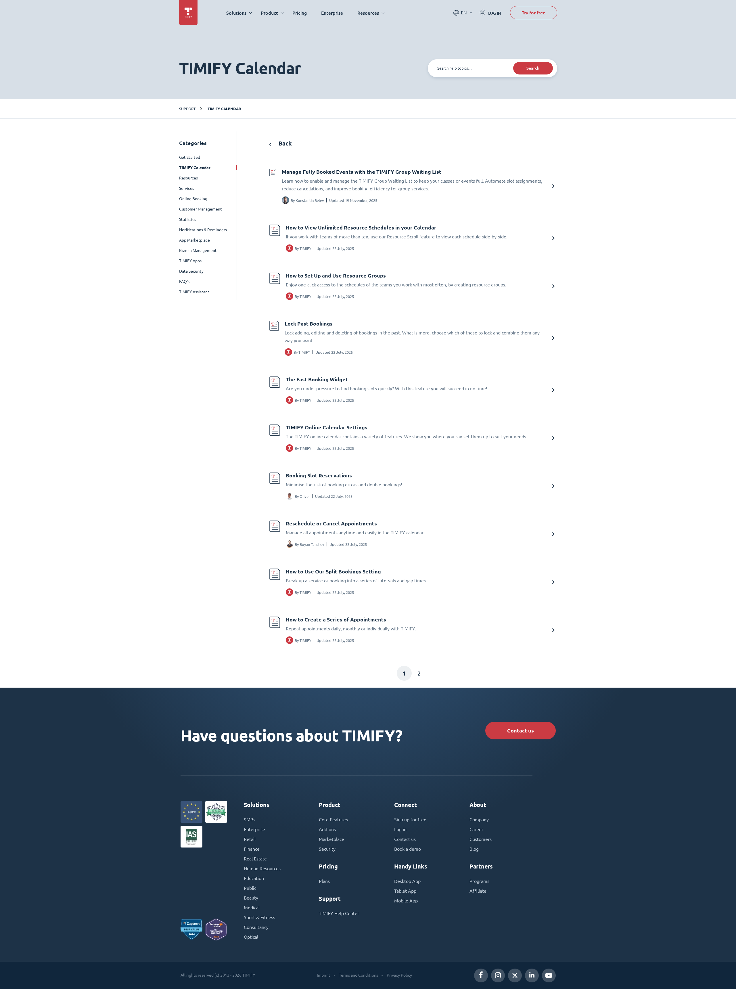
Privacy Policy (399, 975)
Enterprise (332, 13)
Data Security (191, 271)
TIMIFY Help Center (339, 913)
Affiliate (477, 891)
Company (479, 819)
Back (284, 143)
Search (532, 68)
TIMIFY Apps (190, 261)
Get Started (189, 157)
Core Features (333, 819)
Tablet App (405, 891)
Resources (188, 178)
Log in (400, 829)
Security (327, 849)
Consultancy (256, 927)
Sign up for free (410, 819)
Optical (251, 937)
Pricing (299, 13)
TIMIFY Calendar (224, 108)
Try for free (533, 12)
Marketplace (331, 839)
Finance (252, 849)
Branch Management (198, 250)
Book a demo (407, 849)
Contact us (520, 731)
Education (254, 878)
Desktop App (407, 881)
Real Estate (255, 858)
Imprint (323, 975)
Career (476, 829)
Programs (479, 881)
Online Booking (193, 198)
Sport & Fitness (259, 917)
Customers (480, 839)
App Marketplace (194, 240)
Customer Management (200, 209)
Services (186, 188)
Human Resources (262, 868)
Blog (474, 849)
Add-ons (327, 829)
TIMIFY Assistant (194, 292)
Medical (252, 907)
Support (187, 108)
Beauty (251, 897)
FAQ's (184, 281)
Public (250, 888)
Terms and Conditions (358, 975)
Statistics (187, 219)
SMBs (249, 819)
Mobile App (406, 900)
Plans (324, 881)
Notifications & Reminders (203, 229)
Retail (250, 839)
